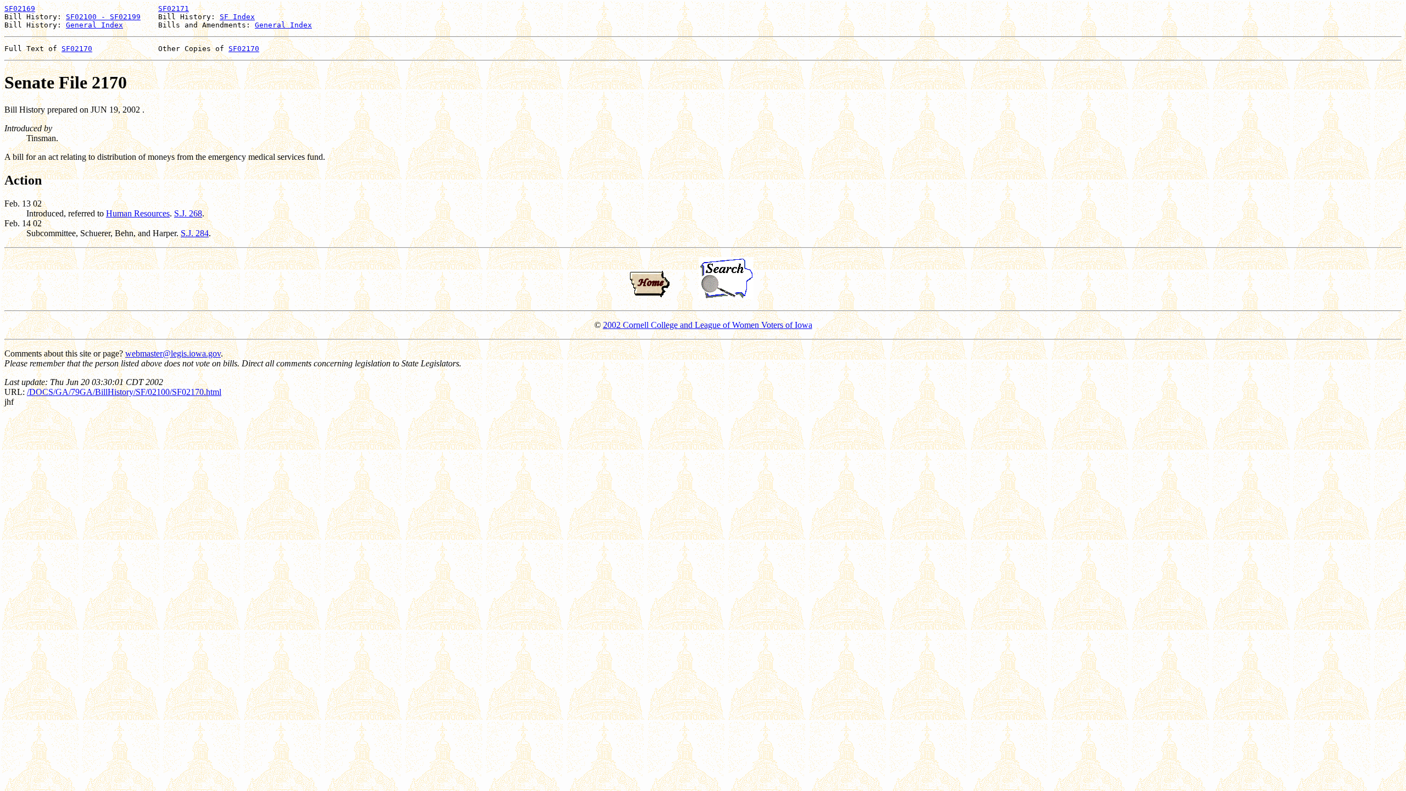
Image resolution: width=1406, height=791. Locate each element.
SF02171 (173, 8)
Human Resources (138, 213)
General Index (94, 25)
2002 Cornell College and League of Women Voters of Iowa (707, 325)
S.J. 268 (188, 213)
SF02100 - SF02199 (103, 17)
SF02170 (77, 48)
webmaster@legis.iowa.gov (173, 353)
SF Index (237, 17)
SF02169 (19, 8)
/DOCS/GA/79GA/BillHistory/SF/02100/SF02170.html (124, 392)
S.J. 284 (195, 233)
